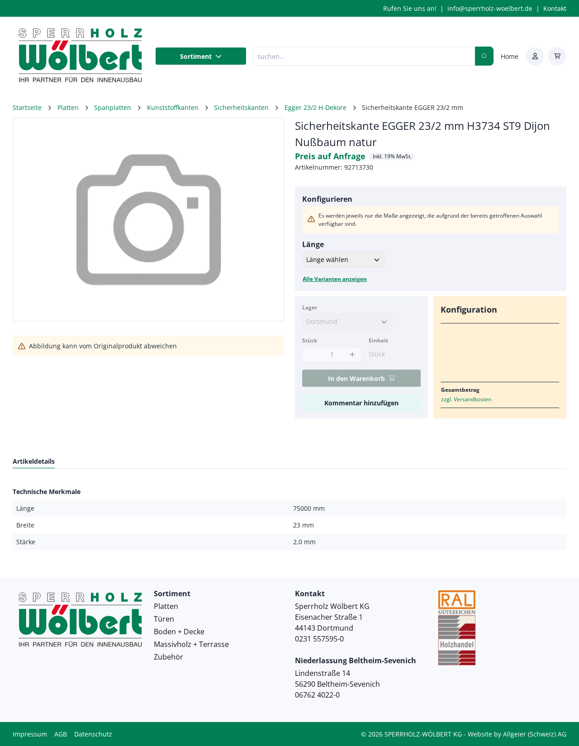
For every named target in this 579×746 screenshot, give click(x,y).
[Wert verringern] (311, 354)
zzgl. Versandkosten (466, 399)
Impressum (30, 734)
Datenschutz (93, 734)
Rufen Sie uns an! (410, 8)
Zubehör (168, 657)
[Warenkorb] (557, 56)
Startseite (27, 107)
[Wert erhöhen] (352, 354)
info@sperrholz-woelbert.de (489, 8)
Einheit (378, 340)
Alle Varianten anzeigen (335, 279)
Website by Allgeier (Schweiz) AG (517, 734)
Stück (309, 340)
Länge (313, 244)
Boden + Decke (179, 632)
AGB (60, 734)
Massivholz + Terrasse (191, 644)
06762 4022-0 (317, 695)
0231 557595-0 (319, 639)
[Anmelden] (535, 56)
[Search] (484, 56)
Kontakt (554, 8)
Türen (164, 619)
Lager (309, 307)
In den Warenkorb (356, 378)
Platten (166, 606)
